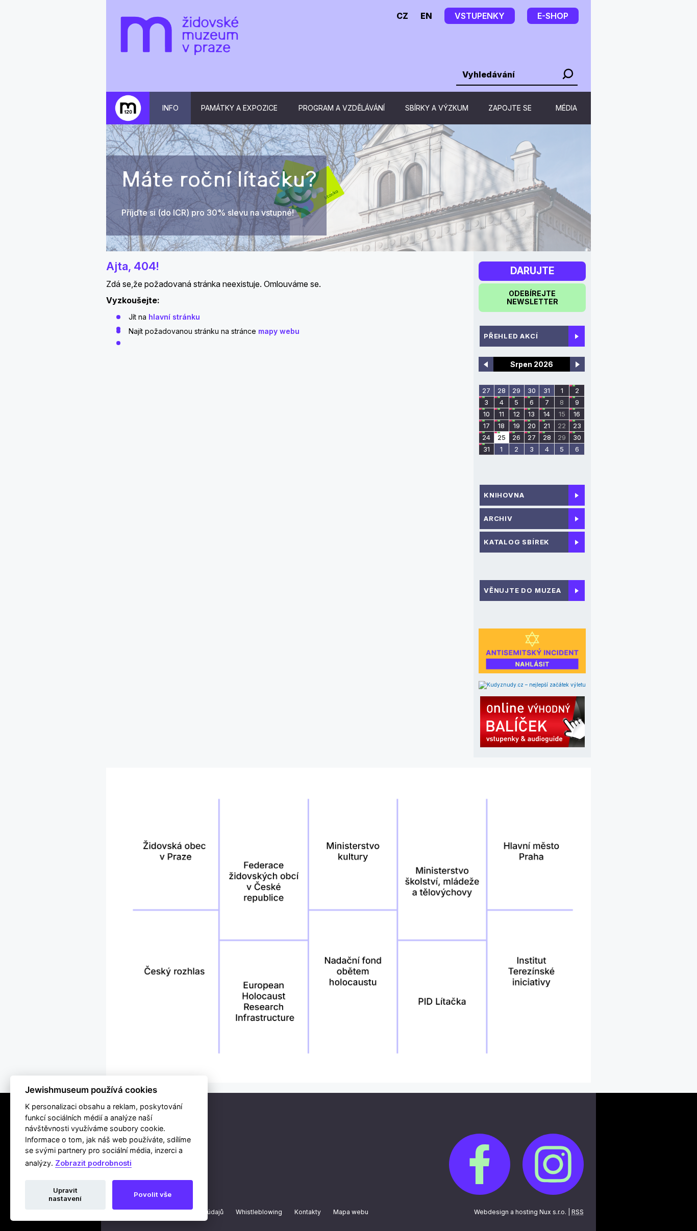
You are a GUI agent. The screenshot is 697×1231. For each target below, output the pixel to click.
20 (532, 426)
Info (170, 107)
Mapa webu (350, 1212)
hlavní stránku (174, 316)
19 (516, 426)
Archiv (498, 518)
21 (546, 426)
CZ (402, 16)
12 (516, 414)
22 (562, 426)
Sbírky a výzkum (436, 107)
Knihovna (504, 495)
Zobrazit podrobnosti (93, 1163)
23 (577, 426)
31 (546, 390)
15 (562, 414)
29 (516, 390)
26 (516, 437)
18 (501, 426)
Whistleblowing (259, 1212)
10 (486, 414)
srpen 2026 (531, 364)
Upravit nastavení (65, 1194)
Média (566, 107)
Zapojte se (510, 107)
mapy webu (279, 331)
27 (486, 390)
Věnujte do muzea (522, 590)
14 (546, 414)
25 (501, 437)
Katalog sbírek (517, 542)
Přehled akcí (511, 336)
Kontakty (307, 1212)
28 (501, 390)
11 (501, 414)
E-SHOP (552, 16)
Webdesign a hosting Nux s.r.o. (520, 1212)
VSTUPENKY (480, 16)
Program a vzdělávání (341, 107)
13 (531, 414)
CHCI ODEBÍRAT (153, 212)
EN (426, 16)
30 (532, 390)
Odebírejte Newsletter (532, 297)
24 (486, 437)
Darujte (532, 271)
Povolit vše (152, 1194)
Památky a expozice (239, 107)
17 (486, 426)
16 (577, 414)
